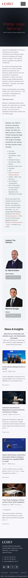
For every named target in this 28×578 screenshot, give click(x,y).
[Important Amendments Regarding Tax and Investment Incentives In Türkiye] (14, 397)
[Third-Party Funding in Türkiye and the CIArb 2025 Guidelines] (14, 490)
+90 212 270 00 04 (9, 557)
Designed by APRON (22, 576)
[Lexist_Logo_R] (7, 3)
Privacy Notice (4, 572)
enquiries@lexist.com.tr (11, 561)
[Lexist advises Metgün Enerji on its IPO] (14, 356)
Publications (16, 414)
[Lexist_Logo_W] (7, 541)
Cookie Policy (24, 572)
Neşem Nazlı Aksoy (13, 471)
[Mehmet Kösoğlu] (14, 286)
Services (9, 32)
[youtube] (8, 567)
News (14, 371)
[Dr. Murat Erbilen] (14, 248)
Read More (5, 385)
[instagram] (16, 567)
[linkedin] (4, 567)
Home (4, 32)
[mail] (12, 567)
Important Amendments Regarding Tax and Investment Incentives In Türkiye (13, 410)
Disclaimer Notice (14, 572)
